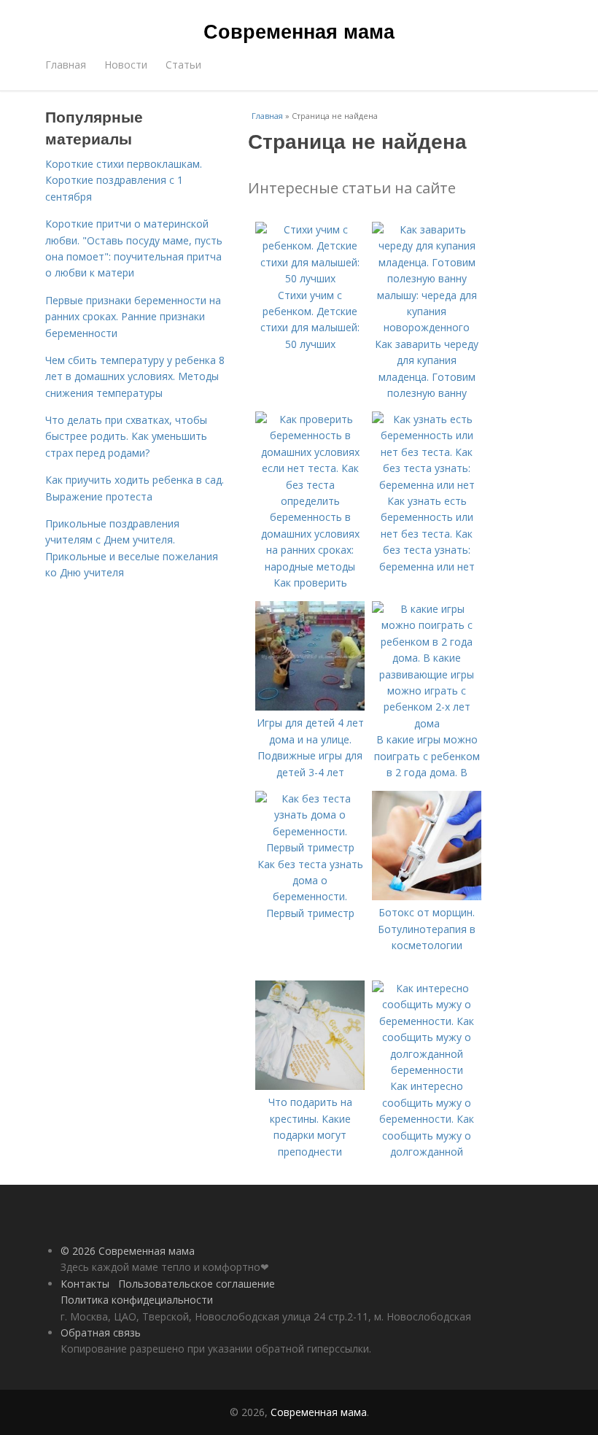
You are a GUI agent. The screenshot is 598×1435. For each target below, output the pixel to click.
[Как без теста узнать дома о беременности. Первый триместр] (310, 847)
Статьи (183, 64)
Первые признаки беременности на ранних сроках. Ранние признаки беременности (133, 316)
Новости (125, 64)
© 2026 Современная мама (128, 1251)
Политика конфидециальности (137, 1300)
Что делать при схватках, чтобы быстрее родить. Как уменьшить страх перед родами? (126, 436)
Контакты (85, 1284)
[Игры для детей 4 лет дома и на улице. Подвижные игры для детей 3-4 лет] (310, 706)
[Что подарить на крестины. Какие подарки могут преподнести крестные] (310, 1086)
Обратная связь (101, 1332)
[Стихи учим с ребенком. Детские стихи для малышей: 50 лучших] (310, 278)
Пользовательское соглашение (196, 1284)
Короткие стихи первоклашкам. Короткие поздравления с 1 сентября (123, 180)
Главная (65, 64)
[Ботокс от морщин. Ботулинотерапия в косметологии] (426, 896)
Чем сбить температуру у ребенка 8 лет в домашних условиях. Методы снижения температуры (135, 376)
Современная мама (299, 31)
